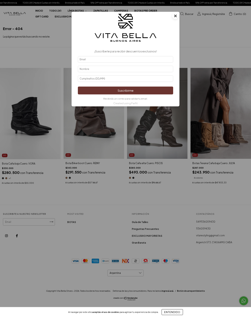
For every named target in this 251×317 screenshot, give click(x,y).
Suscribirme (126, 90)
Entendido (172, 312)
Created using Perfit (125, 103)
